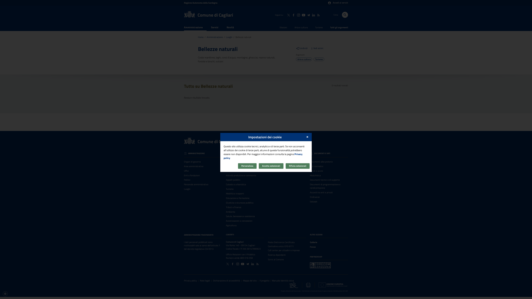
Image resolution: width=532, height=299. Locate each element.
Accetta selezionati (271, 165)
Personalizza (247, 165)
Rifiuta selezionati (297, 165)
